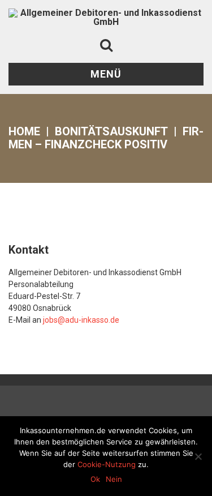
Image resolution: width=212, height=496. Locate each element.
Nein (114, 479)
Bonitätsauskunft (111, 131)
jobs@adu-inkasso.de (81, 319)
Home (24, 131)
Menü (106, 74)
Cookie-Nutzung (106, 464)
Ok (95, 479)
